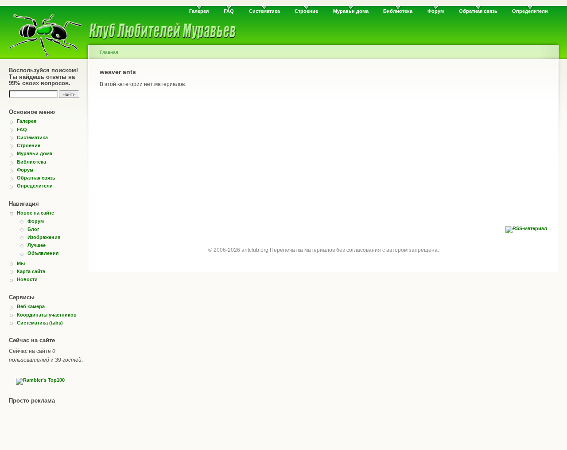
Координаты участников (47, 314)
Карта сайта (31, 271)
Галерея (199, 11)
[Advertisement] (323, 160)
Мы (21, 263)
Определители (530, 11)
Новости (27, 279)
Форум (435, 11)
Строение (306, 11)
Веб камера (31, 306)
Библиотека (397, 11)
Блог (33, 229)
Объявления (42, 253)
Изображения (43, 237)
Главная (109, 52)
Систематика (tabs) (40, 322)
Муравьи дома (351, 11)
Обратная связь (478, 11)
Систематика (264, 11)
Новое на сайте (35, 212)
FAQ (229, 11)
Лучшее (36, 245)
